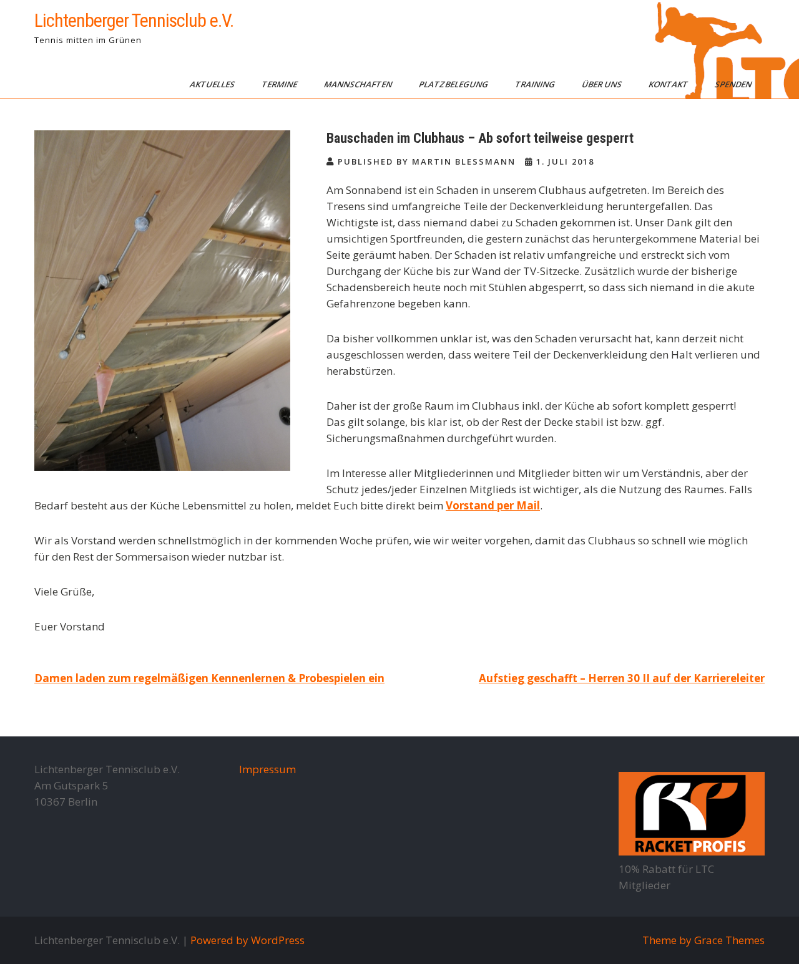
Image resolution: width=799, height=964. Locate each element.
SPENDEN (734, 84)
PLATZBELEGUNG (454, 84)
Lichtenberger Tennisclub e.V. (133, 20)
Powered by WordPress (247, 940)
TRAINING (536, 84)
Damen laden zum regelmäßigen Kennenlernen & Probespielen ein (209, 678)
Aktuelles (213, 84)
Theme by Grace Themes (703, 940)
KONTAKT (669, 84)
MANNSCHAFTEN (359, 84)
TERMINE (280, 84)
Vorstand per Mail (493, 505)
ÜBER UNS (603, 84)
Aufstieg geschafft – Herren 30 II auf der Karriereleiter (622, 678)
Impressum (267, 769)
